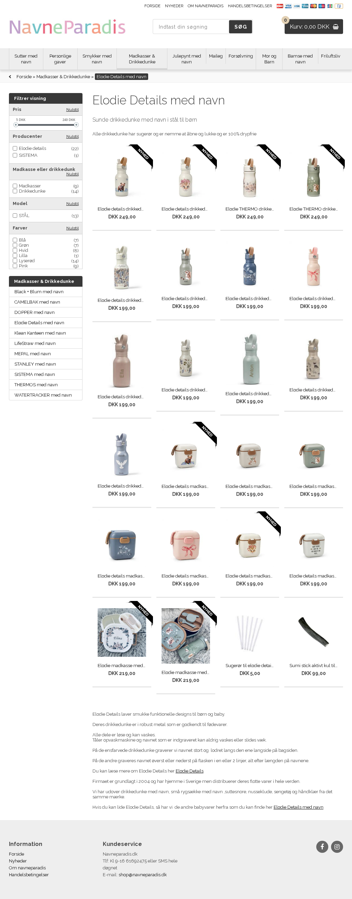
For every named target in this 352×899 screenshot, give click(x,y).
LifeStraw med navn (35, 343)
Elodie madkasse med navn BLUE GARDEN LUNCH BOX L (122, 665)
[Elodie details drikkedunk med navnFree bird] (122, 453)
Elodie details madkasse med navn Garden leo (122, 576)
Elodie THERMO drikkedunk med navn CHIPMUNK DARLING (313, 209)
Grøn (24, 245)
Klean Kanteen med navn (40, 333)
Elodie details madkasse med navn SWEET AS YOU (313, 576)
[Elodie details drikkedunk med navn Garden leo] (250, 265)
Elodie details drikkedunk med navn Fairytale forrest (186, 389)
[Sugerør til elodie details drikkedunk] (250, 632)
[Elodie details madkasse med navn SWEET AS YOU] (313, 543)
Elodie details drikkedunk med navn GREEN (250, 393)
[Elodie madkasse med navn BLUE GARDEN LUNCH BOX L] (122, 632)
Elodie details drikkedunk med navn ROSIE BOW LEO (186, 209)
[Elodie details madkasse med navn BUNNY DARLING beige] (250, 453)
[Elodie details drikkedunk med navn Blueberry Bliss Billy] (122, 176)
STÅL (24, 215)
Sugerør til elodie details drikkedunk (250, 665)
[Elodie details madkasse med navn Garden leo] (122, 543)
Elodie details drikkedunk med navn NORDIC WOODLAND (313, 389)
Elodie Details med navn (39, 322)
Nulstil (72, 109)
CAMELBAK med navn (37, 302)
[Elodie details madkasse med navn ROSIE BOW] (186, 543)
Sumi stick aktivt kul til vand (313, 665)
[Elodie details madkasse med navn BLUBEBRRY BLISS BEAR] (186, 453)
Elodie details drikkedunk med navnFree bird (122, 486)
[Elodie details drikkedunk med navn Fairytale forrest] (186, 357)
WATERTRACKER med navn (43, 395)
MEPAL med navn (32, 353)
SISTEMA (28, 155)
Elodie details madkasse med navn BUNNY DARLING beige (250, 486)
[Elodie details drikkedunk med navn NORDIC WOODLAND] (313, 357)
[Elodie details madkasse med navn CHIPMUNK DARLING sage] (313, 453)
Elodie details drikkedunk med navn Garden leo (250, 298)
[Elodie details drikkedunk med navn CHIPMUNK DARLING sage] (186, 265)
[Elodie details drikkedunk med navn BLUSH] (122, 360)
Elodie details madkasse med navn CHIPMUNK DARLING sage (313, 486)
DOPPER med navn (34, 312)
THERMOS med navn (36, 384)
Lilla (23, 255)
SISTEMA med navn (34, 374)
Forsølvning (241, 56)
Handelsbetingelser (250, 6)
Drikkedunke (32, 191)
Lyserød (27, 260)
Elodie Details (190, 771)
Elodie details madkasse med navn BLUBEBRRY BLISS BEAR (186, 486)
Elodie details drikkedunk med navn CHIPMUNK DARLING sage (186, 298)
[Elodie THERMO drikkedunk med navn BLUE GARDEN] (250, 176)
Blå (22, 240)
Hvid (23, 250)
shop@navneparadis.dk (143, 874)
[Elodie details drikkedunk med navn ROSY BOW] (313, 265)
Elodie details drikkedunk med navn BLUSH (122, 396)
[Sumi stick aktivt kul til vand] (313, 632)
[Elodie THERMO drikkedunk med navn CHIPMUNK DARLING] (313, 176)
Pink (23, 266)
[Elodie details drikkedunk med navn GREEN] (250, 359)
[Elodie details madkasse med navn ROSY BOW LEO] (250, 543)
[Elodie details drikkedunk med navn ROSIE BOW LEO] (186, 176)
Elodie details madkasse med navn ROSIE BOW (186, 576)
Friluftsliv (330, 56)
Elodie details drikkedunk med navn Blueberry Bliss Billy (122, 209)
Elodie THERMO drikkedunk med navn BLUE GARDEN (250, 209)
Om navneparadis (205, 6)
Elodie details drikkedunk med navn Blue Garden (122, 300)
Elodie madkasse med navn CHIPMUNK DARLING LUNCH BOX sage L (186, 672)
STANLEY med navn (35, 364)
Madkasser (30, 186)
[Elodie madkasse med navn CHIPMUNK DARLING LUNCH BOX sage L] (186, 636)
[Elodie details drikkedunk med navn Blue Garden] (122, 266)
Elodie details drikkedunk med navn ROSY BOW (313, 298)
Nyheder (174, 6)
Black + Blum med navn (39, 291)
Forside (152, 6)
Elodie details (32, 148)
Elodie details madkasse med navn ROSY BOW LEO (250, 576)
